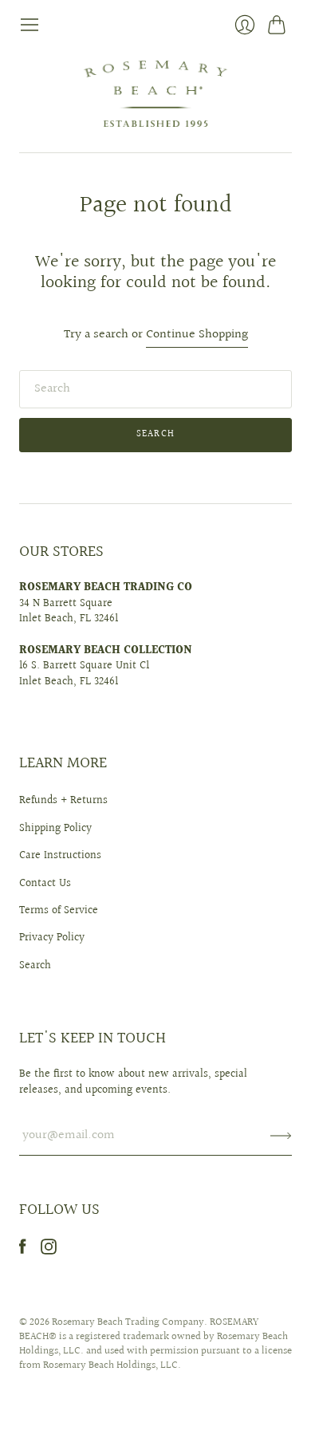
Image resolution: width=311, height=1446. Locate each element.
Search (35, 966)
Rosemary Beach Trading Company (128, 1322)
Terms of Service (58, 911)
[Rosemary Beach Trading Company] (155, 94)
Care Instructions (60, 856)
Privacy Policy (52, 938)
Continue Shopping (197, 335)
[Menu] (29, 24)
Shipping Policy (55, 828)
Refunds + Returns (63, 801)
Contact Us (45, 883)
